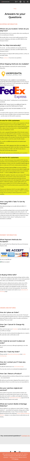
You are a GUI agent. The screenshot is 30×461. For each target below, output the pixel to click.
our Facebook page (18, 366)
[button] (16, 1)
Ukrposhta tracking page (13, 354)
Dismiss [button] (16, 459)
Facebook (15, 329)
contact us (6, 57)
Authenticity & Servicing (15, 397)
